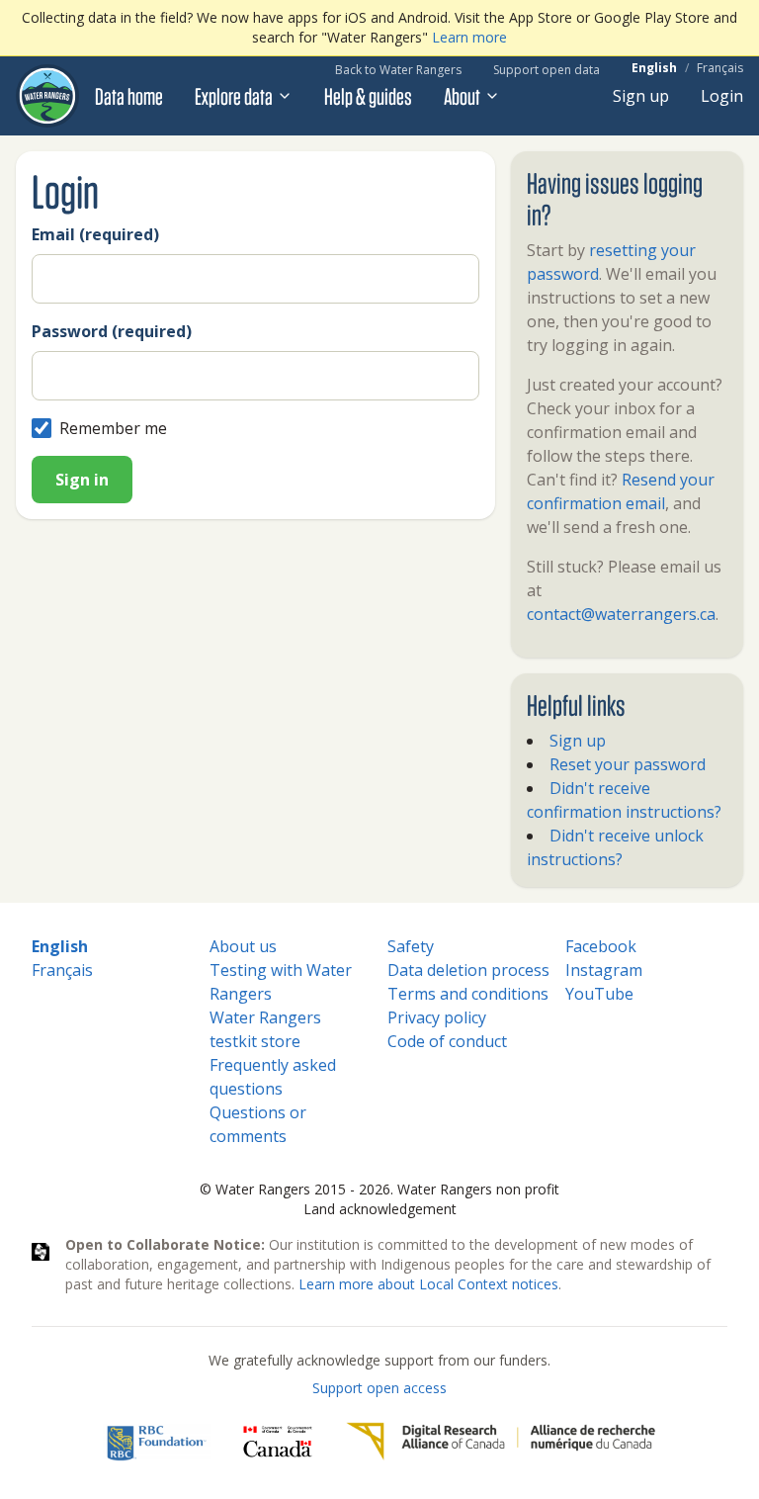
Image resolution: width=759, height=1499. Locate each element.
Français (720, 68)
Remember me (113, 428)
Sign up (641, 96)
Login (722, 96)
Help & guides (368, 96)
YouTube (599, 994)
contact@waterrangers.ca (621, 614)
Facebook (600, 946)
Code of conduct (447, 1041)
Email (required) (95, 234)
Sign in (82, 479)
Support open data (546, 69)
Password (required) (112, 331)
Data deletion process (468, 970)
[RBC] (157, 1441)
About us (243, 946)
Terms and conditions (467, 994)
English (654, 68)
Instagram (603, 970)
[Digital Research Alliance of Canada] (500, 1441)
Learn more (469, 37)
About (462, 96)
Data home (129, 96)
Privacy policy (436, 1017)
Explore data (234, 96)
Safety (410, 946)
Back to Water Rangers (398, 69)
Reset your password (627, 764)
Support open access (379, 1387)
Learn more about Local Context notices (428, 1284)
